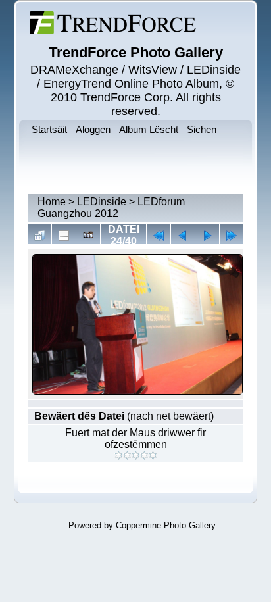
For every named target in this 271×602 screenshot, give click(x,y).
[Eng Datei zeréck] (207, 235)
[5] (153, 455)
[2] (127, 455)
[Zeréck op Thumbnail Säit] (39, 235)
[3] (136, 455)
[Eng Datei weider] (183, 235)
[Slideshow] (88, 235)
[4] (144, 455)
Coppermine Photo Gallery (166, 525)
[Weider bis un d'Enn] (231, 235)
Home (51, 201)
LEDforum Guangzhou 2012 (111, 207)
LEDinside (101, 201)
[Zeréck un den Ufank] (158, 235)
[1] (118, 455)
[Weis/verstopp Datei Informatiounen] (64, 235)
